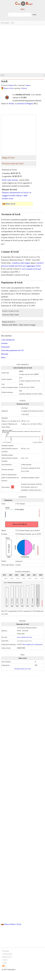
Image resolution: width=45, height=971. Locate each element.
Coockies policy (7, 954)
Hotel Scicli (10, 204)
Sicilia (11, 103)
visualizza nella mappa (21, 263)
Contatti (4, 960)
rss (5, 966)
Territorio (4, 343)
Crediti (4, 963)
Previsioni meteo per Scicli (12, 163)
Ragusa (11, 85)
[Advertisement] (22, 49)
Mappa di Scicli (8, 158)
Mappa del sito (6, 957)
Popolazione (5, 347)
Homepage (5, 951)
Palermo (23, 88)
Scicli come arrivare (10, 180)
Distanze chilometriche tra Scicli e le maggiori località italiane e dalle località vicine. (16, 195)
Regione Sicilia (8, 88)
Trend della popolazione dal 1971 (12, 350)
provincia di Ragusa (25, 103)
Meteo (3, 357)
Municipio (4, 354)
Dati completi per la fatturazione (32, 644)
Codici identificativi (8, 340)
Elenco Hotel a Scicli (12, 924)
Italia (23, 9)
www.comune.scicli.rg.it (31, 269)
